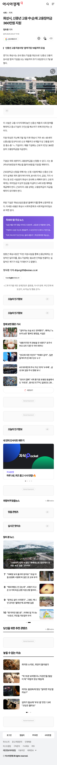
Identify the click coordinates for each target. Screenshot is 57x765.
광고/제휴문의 (17, 741)
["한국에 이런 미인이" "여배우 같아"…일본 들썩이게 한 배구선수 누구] (10, 361)
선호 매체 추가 (12, 39)
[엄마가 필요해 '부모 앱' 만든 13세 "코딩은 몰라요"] (11, 709)
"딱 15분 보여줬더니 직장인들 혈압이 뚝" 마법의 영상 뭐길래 (37, 678)
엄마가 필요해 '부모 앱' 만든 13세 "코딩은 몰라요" (36, 704)
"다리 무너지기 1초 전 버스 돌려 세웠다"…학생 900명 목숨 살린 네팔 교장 (28, 235)
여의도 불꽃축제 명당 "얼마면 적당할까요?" (37, 691)
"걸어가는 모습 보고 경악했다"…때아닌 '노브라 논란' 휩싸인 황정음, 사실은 (36, 332)
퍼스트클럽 (7, 746)
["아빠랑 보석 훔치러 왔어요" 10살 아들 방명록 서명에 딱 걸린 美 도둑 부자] (47, 580)
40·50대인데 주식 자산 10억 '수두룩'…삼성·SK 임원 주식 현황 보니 (36, 368)
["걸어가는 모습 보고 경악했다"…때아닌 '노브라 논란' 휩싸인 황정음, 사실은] (10, 336)
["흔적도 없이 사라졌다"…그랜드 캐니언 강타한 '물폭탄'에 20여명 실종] (47, 606)
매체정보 (30, 750)
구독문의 (17, 746)
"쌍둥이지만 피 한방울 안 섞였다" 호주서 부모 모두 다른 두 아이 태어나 (35, 344)
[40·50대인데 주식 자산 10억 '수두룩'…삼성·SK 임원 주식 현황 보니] (10, 373)
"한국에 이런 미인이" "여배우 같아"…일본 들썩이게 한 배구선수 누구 (36, 356)
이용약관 (21, 750)
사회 (5, 13)
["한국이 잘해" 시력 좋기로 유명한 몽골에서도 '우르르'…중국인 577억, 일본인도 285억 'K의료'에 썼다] (10, 385)
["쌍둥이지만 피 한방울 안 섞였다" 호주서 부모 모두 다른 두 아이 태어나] (10, 349)
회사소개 (6, 741)
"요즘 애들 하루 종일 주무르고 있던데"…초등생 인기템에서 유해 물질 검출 (28, 225)
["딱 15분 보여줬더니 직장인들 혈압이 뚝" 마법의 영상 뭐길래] (11, 682)
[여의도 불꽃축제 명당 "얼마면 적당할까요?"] (11, 696)
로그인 (9, 735)
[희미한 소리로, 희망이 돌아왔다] (11, 669)
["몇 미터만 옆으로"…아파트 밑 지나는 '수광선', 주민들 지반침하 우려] (47, 619)
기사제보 (26, 746)
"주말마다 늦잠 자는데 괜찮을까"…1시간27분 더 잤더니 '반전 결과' (28, 230)
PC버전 (35, 735)
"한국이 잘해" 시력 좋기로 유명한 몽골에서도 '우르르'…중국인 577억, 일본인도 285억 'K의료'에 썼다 (36, 381)
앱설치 (22, 735)
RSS (33, 746)
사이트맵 (48, 735)
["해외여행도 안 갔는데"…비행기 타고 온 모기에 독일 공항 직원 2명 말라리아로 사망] (47, 593)
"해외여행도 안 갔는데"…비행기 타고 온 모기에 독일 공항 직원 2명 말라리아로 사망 (21, 590)
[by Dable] (49, 629)
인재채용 (28, 741)
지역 (10, 13)
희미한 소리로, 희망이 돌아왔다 (35, 664)
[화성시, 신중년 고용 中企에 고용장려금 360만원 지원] (28, 86)
